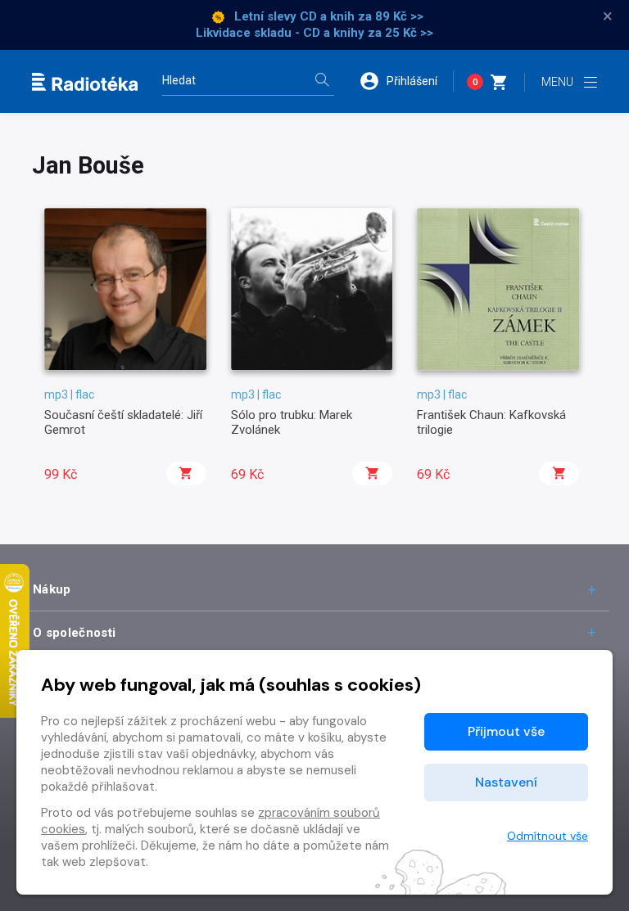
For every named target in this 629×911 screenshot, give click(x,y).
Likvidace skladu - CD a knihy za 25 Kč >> (314, 32)
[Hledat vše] (322, 81)
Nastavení (506, 782)
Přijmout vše (506, 731)
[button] (406, 81)
